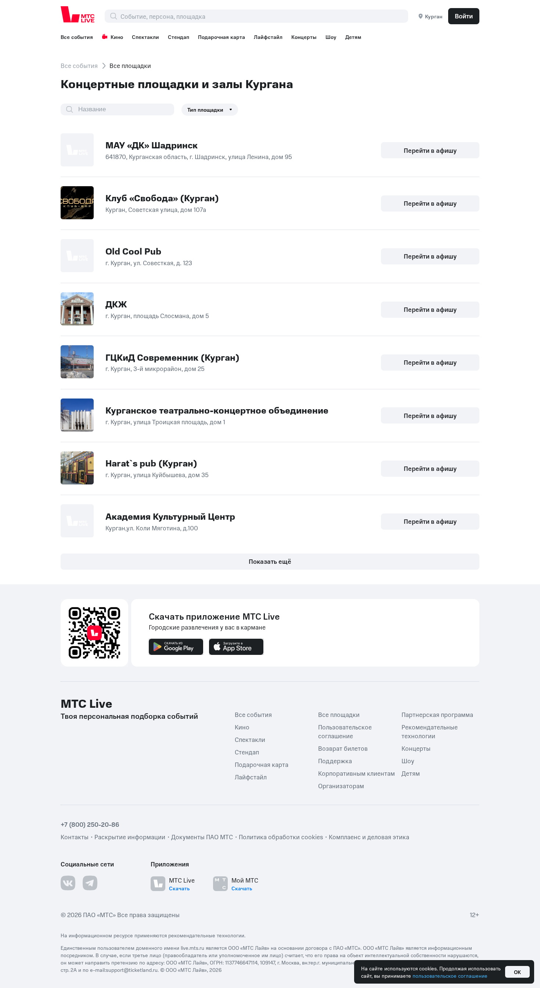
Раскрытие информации (129, 836)
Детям (353, 36)
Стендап (178, 36)
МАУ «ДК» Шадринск (151, 144)
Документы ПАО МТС (202, 836)
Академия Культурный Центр (170, 516)
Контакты (75, 836)
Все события (77, 36)
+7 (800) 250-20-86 (90, 824)
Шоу (330, 36)
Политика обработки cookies (281, 836)
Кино (117, 36)
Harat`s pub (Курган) (151, 463)
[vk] (68, 883)
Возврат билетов (343, 748)
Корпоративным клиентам (356, 773)
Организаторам (341, 785)
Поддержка (335, 760)
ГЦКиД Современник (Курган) (172, 357)
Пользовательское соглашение (345, 731)
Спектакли (145, 36)
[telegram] (90, 883)
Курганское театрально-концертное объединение (216, 410)
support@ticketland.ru (132, 969)
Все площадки (339, 714)
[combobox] (264, 16)
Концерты (304, 36)
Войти (464, 15)
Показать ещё (270, 561)
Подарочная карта (221, 36)
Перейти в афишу (430, 150)
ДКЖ (116, 304)
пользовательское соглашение (450, 975)
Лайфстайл (268, 36)
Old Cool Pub (133, 251)
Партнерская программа (437, 714)
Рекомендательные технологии (430, 731)
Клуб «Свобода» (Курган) (162, 197)
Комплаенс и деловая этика (369, 836)
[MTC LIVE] (78, 14)
